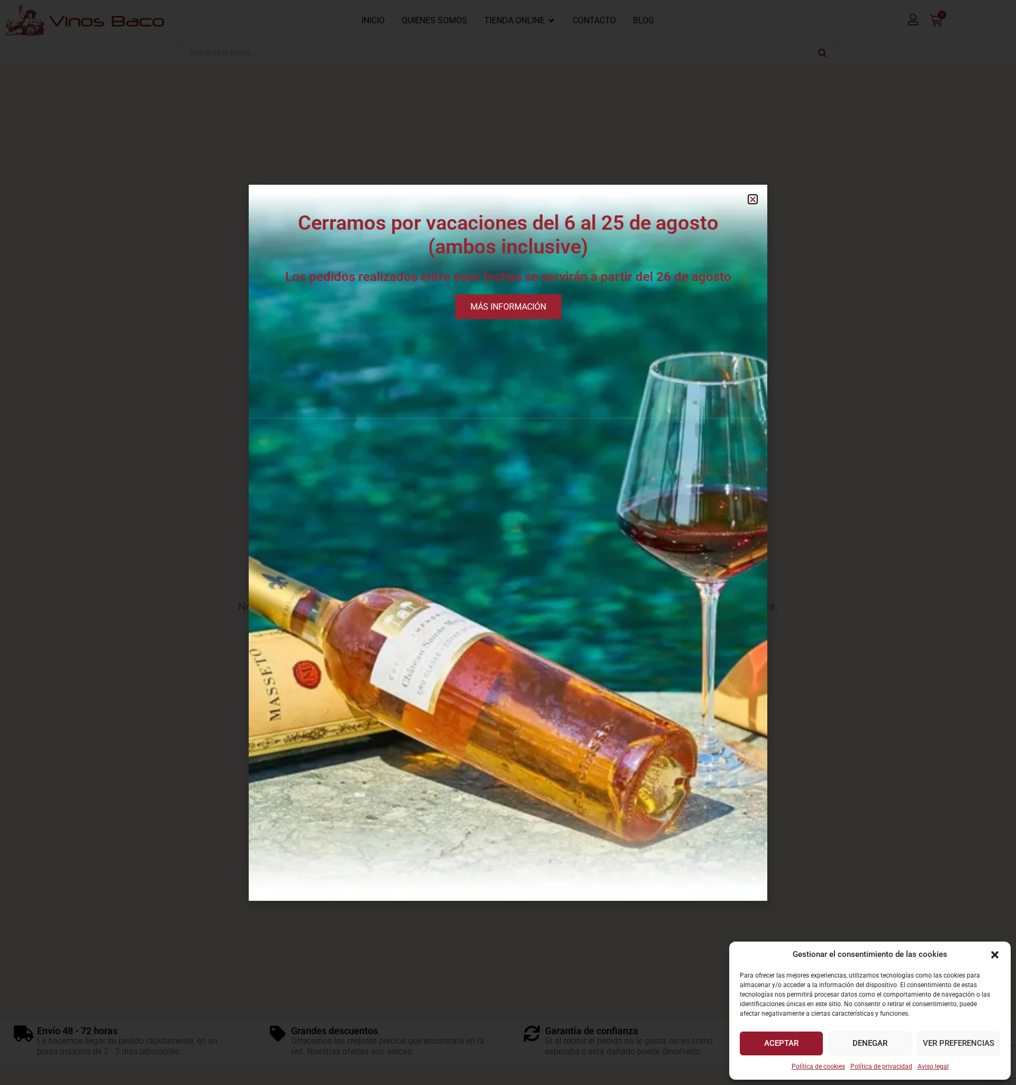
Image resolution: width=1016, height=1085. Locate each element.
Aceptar (781, 1043)
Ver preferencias (958, 1043)
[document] (508, 542)
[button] (995, 955)
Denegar (869, 1043)
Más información (508, 307)
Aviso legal (933, 1066)
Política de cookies (818, 1066)
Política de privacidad (881, 1066)
